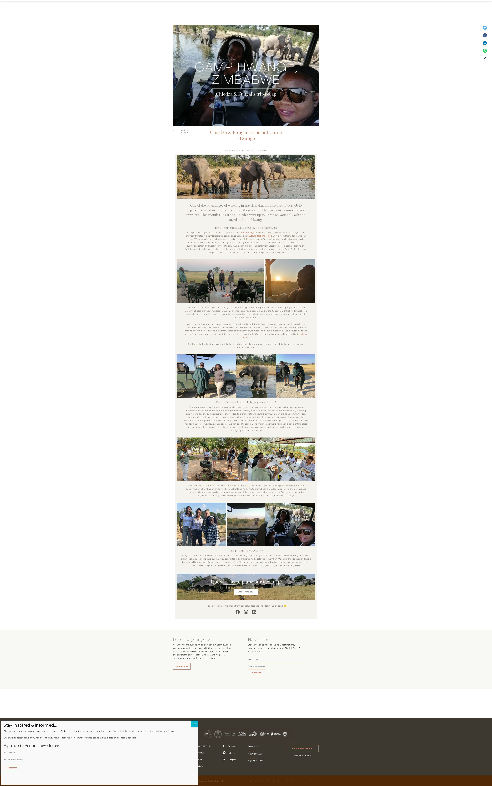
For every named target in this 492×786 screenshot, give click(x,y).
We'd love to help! (246, 592)
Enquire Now (182, 666)
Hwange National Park (259, 236)
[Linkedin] (254, 611)
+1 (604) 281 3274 (255, 761)
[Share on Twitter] (485, 29)
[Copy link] (485, 60)
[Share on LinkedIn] (485, 44)
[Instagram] (246, 611)
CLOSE (194, 724)
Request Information (302, 748)
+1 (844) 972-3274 (255, 754)
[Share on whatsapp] (485, 52)
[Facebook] (237, 611)
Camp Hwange (246, 232)
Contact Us (253, 746)
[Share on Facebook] (485, 36)
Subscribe (256, 672)
